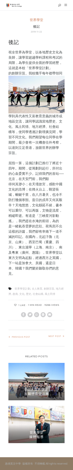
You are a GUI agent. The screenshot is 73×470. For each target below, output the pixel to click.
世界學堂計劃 (22, 288)
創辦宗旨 (49, 288)
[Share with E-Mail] (49, 314)
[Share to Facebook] (23, 314)
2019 (29, 390)
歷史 (28, 293)
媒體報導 (36, 437)
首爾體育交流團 (36, 394)
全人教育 (37, 288)
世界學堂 (36, 20)
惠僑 (15, 293)
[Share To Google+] (43, 314)
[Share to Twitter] (30, 314)
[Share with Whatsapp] (36, 314)
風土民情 (50, 293)
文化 (22, 293)
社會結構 (38, 293)
